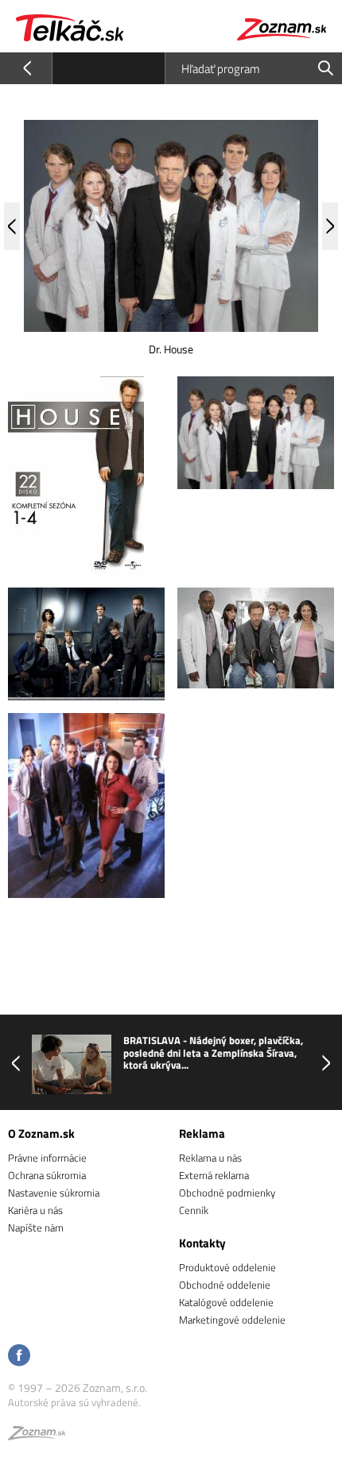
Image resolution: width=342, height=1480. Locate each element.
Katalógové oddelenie (226, 1302)
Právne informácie (47, 1158)
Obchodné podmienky (227, 1193)
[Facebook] (19, 1356)
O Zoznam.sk (41, 1133)
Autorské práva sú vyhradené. (74, 1402)
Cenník (193, 1210)
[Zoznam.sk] (36, 1435)
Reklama (202, 1133)
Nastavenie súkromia (53, 1193)
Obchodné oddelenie (224, 1285)
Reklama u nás (210, 1158)
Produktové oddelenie (227, 1267)
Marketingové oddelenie (232, 1320)
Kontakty (202, 1243)
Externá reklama (214, 1175)
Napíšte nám (36, 1227)
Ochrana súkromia (47, 1175)
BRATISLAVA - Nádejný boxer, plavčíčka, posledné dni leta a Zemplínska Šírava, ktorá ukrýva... (213, 1053)
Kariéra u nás (35, 1210)
